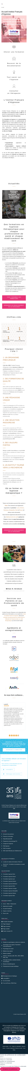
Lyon (18, 507)
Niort (16, 510)
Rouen (21, 510)
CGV (10, 1046)
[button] (4, 204)
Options (2, 1056)
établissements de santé (12, 517)
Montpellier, (12, 510)
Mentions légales (5, 1046)
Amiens (22, 507)
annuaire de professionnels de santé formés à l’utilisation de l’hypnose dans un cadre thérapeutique (14, 619)
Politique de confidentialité (16, 1046)
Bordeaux (6, 510)
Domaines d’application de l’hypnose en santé (14, 1048)
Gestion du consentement (6, 1058)
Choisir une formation (14, 52)
